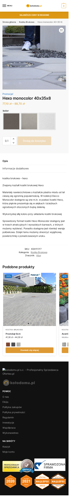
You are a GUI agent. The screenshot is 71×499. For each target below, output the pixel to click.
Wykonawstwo (10, 432)
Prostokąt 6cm (13, 333)
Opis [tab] (5, 161)
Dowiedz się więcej (29, 350)
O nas (5, 396)
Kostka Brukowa (26, 22)
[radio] (11, 121)
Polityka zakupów (12, 407)
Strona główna (9, 22)
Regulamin (8, 417)
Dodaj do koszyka (34, 140)
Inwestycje (8, 422)
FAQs (5, 402)
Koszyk (6, 446)
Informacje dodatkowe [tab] (15, 168)
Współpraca (9, 427)
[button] (63, 5)
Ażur (38, 255)
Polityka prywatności (13, 412)
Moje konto (8, 451)
